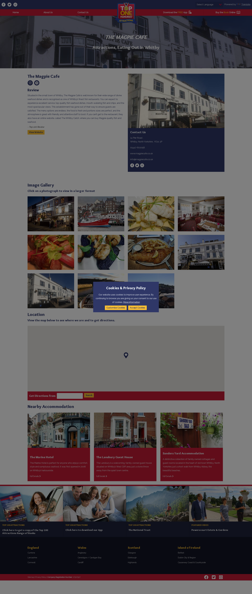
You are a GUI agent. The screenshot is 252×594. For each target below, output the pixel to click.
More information (131, 302)
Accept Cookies (137, 307)
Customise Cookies (115, 307)
